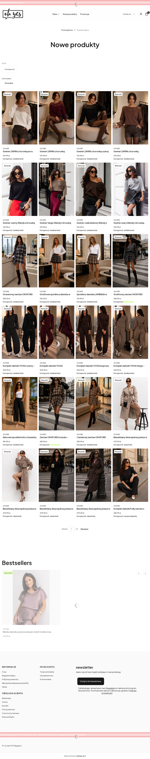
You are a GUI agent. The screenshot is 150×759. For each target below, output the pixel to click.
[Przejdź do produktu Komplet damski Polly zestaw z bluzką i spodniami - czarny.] (130, 475)
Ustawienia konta (46, 676)
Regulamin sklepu (8, 676)
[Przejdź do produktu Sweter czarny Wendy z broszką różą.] (19, 189)
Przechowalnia (45, 679)
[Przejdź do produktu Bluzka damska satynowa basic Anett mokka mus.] (31, 597)
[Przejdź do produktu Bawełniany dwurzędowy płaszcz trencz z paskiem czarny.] (56, 475)
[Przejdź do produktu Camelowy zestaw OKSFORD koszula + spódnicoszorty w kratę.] (93, 403)
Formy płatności (8, 709)
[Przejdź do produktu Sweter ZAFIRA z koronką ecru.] (19, 117)
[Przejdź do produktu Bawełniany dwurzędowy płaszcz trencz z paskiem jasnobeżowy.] (130, 403)
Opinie (4, 687)
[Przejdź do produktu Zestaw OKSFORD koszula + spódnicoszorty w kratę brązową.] (56, 403)
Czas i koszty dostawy (10, 713)
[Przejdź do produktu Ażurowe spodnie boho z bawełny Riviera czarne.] (19, 403)
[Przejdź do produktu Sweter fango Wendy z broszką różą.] (56, 189)
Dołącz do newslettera (90, 681)
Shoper (17, 746)
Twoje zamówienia (47, 672)
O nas (4, 672)
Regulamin (110, 688)
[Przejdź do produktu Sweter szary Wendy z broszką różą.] (130, 189)
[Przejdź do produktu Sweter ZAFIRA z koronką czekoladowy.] (130, 117)
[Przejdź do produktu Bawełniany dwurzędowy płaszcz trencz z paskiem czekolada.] (93, 475)
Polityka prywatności (10, 679)
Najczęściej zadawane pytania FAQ (15, 683)
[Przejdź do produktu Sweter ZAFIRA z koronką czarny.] (93, 117)
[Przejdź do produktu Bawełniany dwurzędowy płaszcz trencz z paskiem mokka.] (19, 475)
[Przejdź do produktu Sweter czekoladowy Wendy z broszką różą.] (93, 189)
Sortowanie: (6, 78)
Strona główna (67, 30)
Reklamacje (6, 698)
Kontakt (5, 706)
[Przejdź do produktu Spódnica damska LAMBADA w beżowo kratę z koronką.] (93, 260)
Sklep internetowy (74, 756)
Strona (64, 529)
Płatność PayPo (8, 717)
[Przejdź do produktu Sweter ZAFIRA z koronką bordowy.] (56, 117)
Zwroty (5, 702)
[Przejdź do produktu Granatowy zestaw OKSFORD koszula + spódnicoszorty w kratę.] (19, 260)
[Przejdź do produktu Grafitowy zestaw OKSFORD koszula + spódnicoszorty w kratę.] (130, 260)
